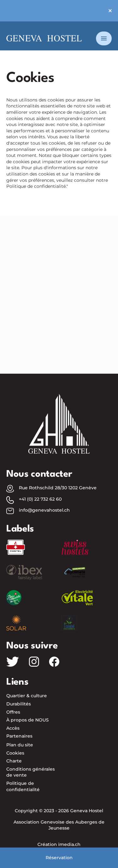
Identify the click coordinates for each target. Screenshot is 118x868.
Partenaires (19, 736)
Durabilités (18, 704)
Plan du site (19, 745)
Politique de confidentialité (23, 786)
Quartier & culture (26, 695)
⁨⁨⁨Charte (14, 761)
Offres (13, 712)
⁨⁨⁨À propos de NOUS (27, 720)
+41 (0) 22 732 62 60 (40, 499)
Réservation (59, 857)
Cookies (15, 753)
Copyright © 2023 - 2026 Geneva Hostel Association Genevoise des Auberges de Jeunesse (59, 819)
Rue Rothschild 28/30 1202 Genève (58, 488)
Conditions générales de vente (30, 772)
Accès (13, 728)
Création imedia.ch (59, 844)
